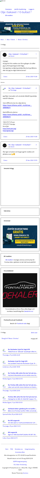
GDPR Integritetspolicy (20, 461)
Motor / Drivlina (23, 40)
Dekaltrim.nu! (28, 311)
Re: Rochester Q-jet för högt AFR (19, 349)
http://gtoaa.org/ (8, 130)
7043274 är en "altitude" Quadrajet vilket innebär (22, 352)
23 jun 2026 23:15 (11, 438)
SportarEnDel (7, 414)
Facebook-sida (21, 323)
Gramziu (25, 473)
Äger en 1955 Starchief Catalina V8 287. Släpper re (22, 435)
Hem (2, 40)
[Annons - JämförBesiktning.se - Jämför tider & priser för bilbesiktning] (20, 248)
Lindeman (6, 367)
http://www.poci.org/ (9, 128)
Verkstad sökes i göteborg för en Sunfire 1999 (22, 409)
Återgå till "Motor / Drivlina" (10, 338)
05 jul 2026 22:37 (17, 414)
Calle (4, 438)
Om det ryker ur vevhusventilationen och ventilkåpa (22, 423)
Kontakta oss (19, 449)
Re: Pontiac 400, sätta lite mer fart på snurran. (22, 373)
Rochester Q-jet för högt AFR (17, 361)
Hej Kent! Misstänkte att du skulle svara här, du (22, 375)
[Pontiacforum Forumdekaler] (20, 307)
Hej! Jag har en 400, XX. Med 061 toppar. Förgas (22, 399)
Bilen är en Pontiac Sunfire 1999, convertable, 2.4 (22, 411)
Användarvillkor (20, 452)
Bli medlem (9, 15)
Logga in (31, 9)
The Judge (13, 90)
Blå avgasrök (12, 432)
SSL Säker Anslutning (20, 464)
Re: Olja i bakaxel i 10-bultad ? (20, 88)
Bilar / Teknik (11, 40)
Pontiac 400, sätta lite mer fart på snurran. (22, 397)
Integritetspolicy (30, 449)
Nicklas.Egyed (7, 379)
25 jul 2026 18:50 (14, 367)
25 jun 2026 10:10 (14, 426)
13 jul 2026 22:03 (14, 391)
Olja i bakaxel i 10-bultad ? (18, 54)
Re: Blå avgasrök (13, 420)
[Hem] (7, 3)
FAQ (11, 449)
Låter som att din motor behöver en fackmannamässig (22, 387)
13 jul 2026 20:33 (17, 402)
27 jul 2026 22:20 (14, 355)
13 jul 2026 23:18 (17, 379)
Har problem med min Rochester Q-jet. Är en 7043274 (22, 363)
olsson (12, 56)
